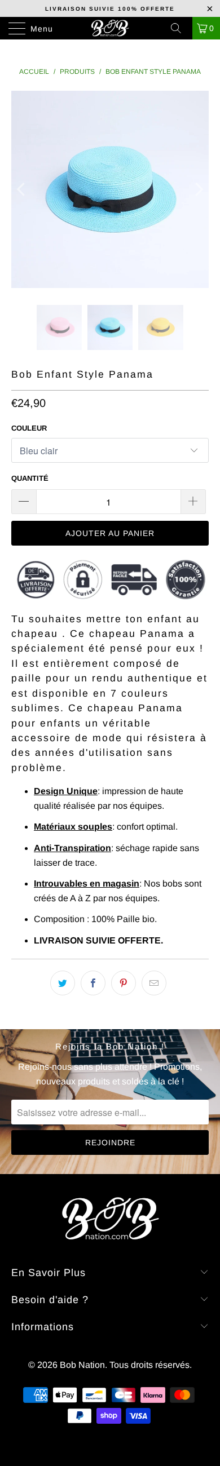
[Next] (198, 189)
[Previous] (22, 189)
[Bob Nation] (110, 28)
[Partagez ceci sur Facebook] (93, 983)
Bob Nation (82, 1365)
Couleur (29, 428)
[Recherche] (180, 28)
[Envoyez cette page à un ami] (154, 983)
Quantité (30, 478)
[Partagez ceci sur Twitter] (62, 983)
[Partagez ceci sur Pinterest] (123, 983)
